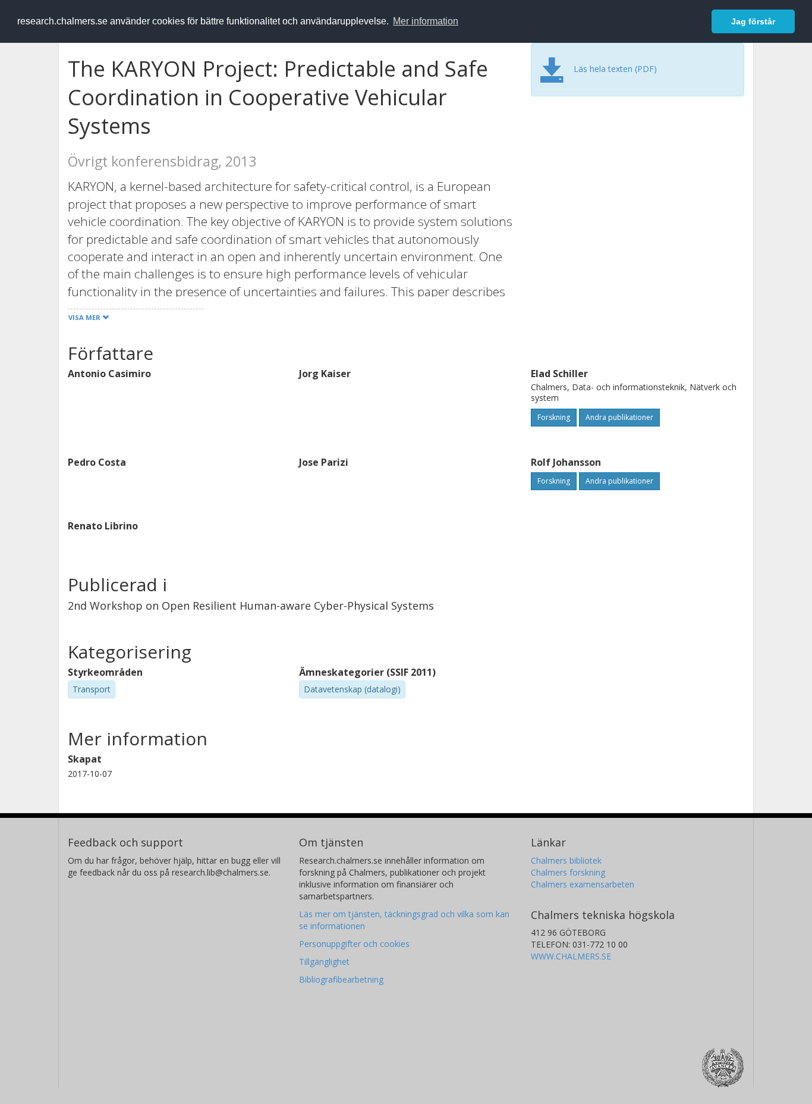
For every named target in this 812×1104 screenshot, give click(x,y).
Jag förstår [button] (753, 21)
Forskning (553, 417)
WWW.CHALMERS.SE (571, 956)
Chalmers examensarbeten (582, 884)
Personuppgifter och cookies (354, 943)
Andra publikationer (619, 417)
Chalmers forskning (568, 872)
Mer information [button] (425, 21)
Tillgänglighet (324, 961)
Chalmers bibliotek (566, 860)
